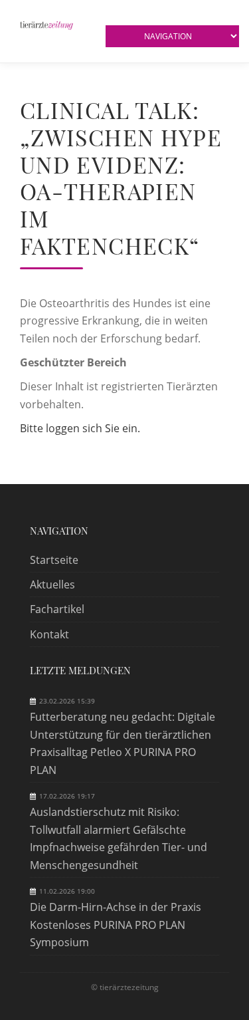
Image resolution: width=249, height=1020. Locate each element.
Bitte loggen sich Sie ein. (80, 428)
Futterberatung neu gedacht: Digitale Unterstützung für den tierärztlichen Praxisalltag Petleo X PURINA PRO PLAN (122, 743)
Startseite (54, 560)
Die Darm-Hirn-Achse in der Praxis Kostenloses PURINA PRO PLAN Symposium (115, 925)
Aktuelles (52, 584)
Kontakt (49, 634)
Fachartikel (57, 609)
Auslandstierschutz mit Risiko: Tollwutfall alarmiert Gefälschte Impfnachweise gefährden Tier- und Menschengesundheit (118, 838)
